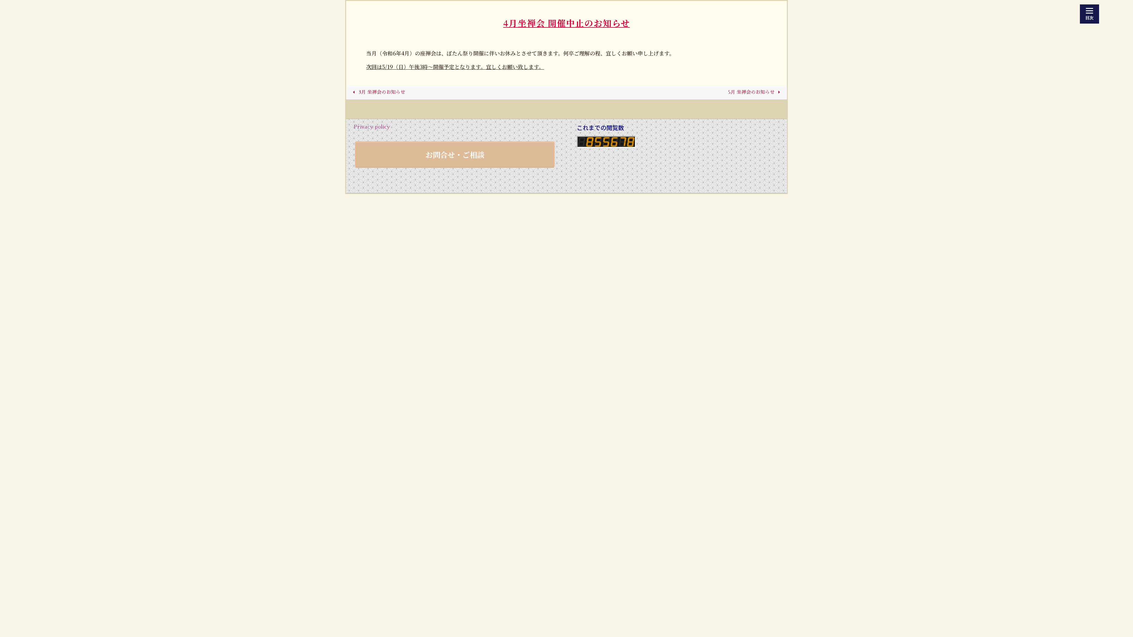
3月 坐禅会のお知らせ (381, 92)
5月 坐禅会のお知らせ (752, 92)
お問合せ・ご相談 (454, 154)
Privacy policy (371, 126)
